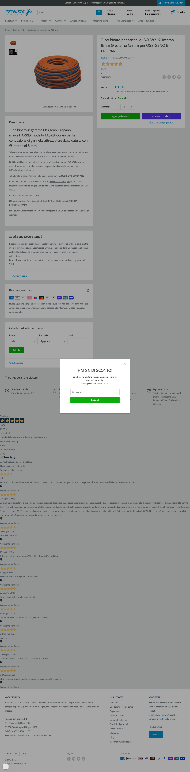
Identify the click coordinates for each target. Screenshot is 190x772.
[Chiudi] (124, 364)
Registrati (95, 400)
